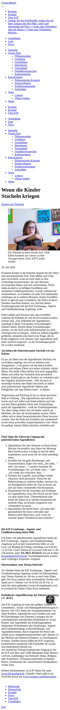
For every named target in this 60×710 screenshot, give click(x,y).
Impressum (14, 686)
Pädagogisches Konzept (27, 80)
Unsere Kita (14, 53)
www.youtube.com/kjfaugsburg (39, 676)
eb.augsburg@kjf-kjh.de (14, 556)
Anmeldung (14, 38)
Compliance (14, 701)
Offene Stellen (22, 98)
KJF (3, 707)
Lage (10, 41)
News (11, 44)
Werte (11, 101)
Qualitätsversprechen (26, 71)
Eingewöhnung (23, 83)
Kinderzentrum (22, 74)
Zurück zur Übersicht (12, 204)
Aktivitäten (20, 89)
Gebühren (20, 59)
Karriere (12, 11)
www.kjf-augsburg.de (12, 673)
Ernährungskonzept (25, 86)
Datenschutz (14, 689)
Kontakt (12, 14)
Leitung (19, 95)
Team (11, 92)
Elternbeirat (21, 65)
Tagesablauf (21, 68)
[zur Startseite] (8, 2)
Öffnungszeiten (23, 56)
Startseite (13, 50)
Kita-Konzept (15, 77)
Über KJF (13, 17)
